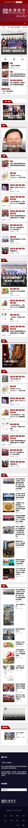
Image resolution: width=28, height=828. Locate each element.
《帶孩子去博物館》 (7, 762)
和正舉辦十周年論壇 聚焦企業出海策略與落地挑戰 (20, 495)
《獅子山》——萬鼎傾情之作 (13, 117)
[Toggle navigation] (14, 23)
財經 (14, 80)
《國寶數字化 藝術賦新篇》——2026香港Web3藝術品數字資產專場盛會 (20, 506)
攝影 (23, 825)
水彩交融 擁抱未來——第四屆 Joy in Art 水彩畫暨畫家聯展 (17, 203)
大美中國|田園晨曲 (13, 361)
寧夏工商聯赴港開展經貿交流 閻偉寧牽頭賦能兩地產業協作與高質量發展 (18, 165)
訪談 (14, 59)
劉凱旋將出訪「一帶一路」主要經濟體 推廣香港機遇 (20, 543)
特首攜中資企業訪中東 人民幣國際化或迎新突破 (20, 561)
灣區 (21, 80)
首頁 (5, 815)
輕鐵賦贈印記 (13, 251)
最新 (5, 59)
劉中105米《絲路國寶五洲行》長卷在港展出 (20, 697)
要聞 (4, 45)
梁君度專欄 (7, 113)
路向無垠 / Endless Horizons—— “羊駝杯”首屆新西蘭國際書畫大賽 (17, 177)
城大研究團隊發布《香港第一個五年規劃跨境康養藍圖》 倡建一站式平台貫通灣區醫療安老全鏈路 (14, 773)
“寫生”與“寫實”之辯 (15, 379)
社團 (11, 71)
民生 (18, 80)
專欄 (8, 88)
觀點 (5, 143)
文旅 (11, 113)
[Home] (2, 23)
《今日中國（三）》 (14, 146)
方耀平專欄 (4, 88)
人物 (17, 113)
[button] (25, 23)
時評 (22, 59)
